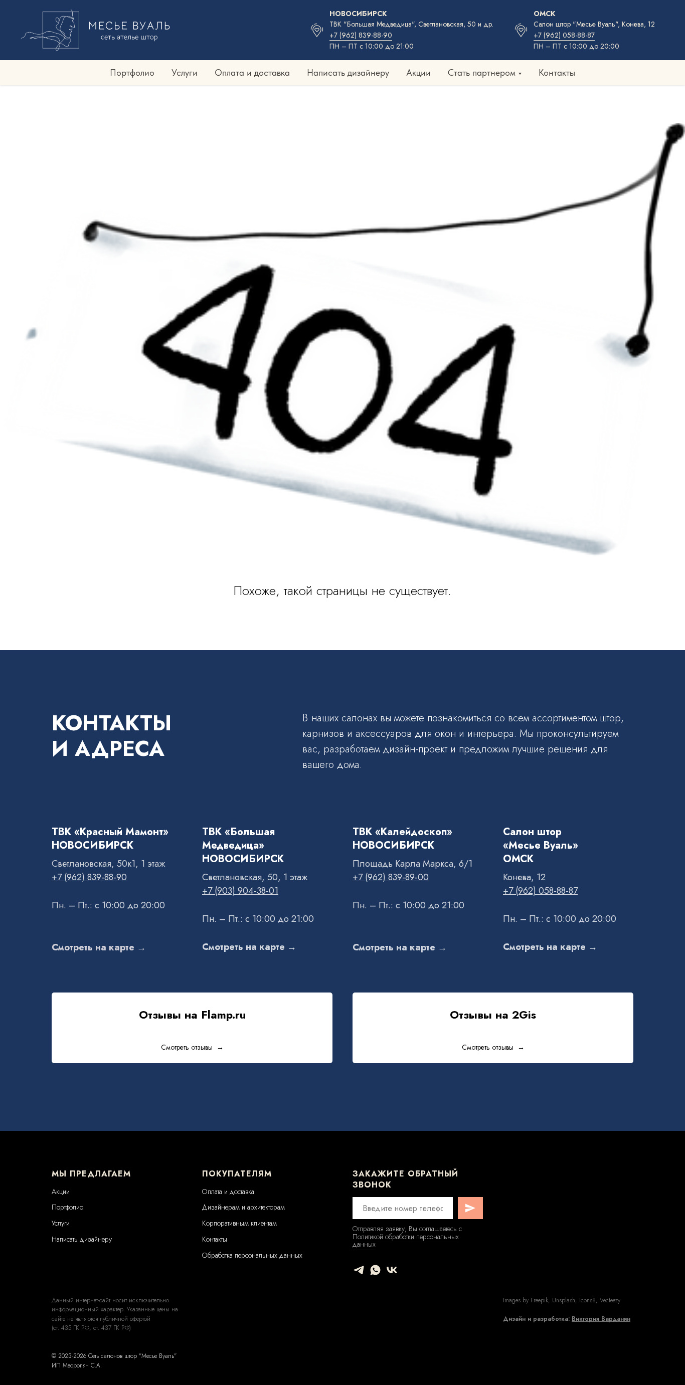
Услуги (185, 72)
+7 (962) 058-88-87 (564, 35)
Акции (418, 72)
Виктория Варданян (601, 1318)
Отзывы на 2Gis (493, 1015)
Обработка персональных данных (252, 1255)
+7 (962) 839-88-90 (360, 35)
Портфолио (132, 72)
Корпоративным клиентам (239, 1223)
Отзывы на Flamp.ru (192, 1015)
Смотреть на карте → (99, 947)
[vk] (392, 1270)
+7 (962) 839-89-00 (391, 877)
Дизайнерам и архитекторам (243, 1207)
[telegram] (359, 1270)
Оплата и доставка (252, 72)
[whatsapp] (375, 1270)
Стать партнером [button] (482, 72)
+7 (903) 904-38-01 (240, 890)
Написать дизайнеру (348, 72)
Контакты (557, 72)
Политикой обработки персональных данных (406, 1240)
